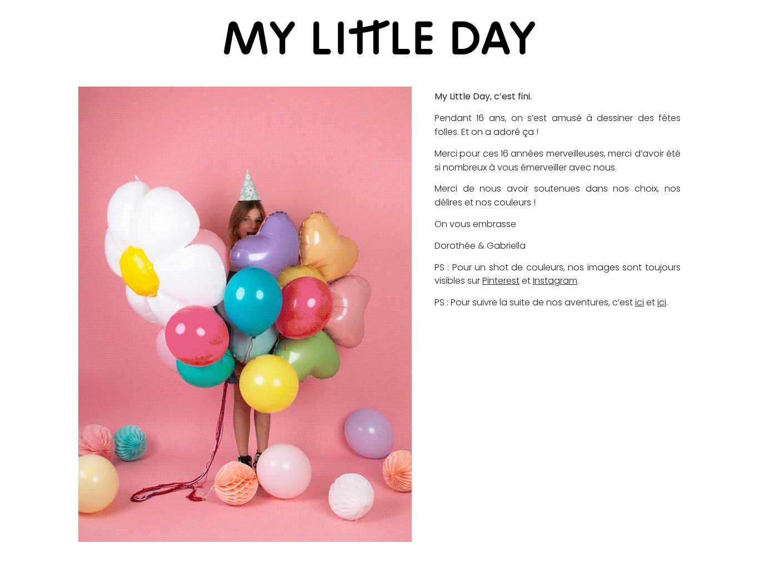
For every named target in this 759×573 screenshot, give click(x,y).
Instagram (555, 280)
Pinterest (501, 280)
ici (639, 302)
